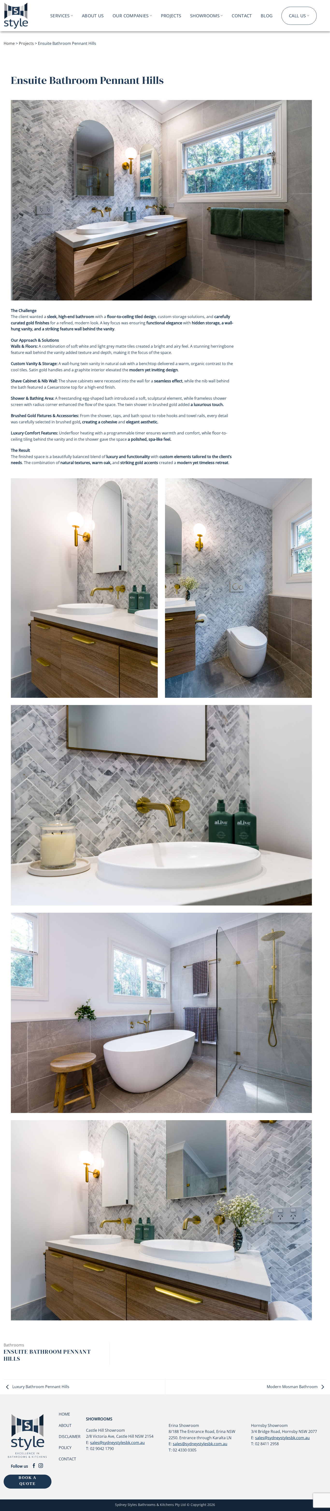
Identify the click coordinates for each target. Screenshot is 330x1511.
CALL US (297, 16)
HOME (64, 1414)
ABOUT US (93, 16)
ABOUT (65, 1425)
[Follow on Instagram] (40, 1466)
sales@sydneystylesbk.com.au (117, 1442)
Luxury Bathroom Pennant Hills (40, 1386)
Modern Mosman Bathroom (293, 1386)
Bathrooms (14, 1345)
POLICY (65, 1447)
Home (9, 43)
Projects (26, 43)
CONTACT (242, 16)
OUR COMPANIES (131, 16)
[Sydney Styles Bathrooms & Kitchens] (21, 15)
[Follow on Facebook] (34, 1466)
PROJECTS (171, 16)
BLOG (267, 16)
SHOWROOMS (205, 16)
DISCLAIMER (69, 1436)
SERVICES (60, 16)
